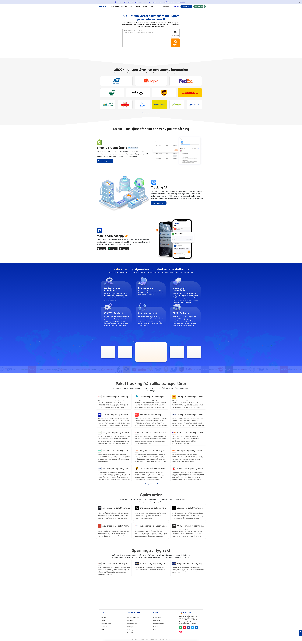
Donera (155, 627)
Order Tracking (115, 6)
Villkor (103, 620)
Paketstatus (130, 620)
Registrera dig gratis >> (151, 596)
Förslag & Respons (158, 623)
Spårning (130, 630)
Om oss (103, 617)
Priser (151, 6)
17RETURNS (124, 6)
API (131, 6)
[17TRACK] (101, 6)
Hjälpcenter (156, 620)
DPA (102, 630)
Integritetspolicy (106, 623)
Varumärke (130, 633)
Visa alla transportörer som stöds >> (151, 113)
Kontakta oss (157, 617)
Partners (155, 630)
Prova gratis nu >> (159, 203)
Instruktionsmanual (133, 617)
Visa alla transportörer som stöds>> (151, 484)
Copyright (104, 627)
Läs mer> (182, 2)
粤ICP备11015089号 (165, 639)
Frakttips (130, 627)
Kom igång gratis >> (105, 161)
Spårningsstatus (132, 623)
